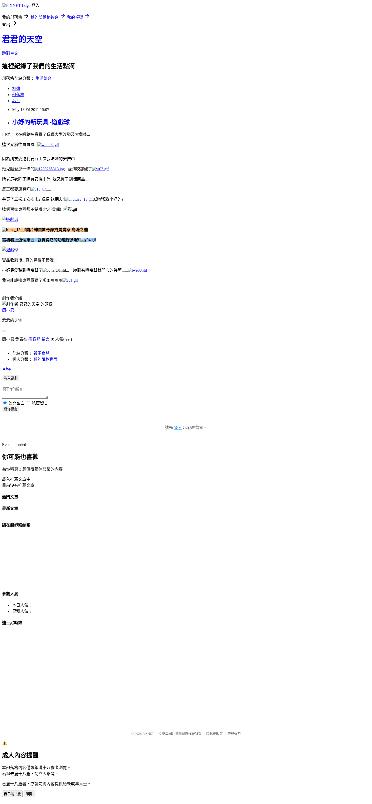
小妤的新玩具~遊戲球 (41, 122)
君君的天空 (22, 39)
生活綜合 (43, 78)
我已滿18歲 (12, 794)
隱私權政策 (214, 734)
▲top (6, 368)
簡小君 (8, 310)
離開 (29, 794)
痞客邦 (34, 339)
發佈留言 (10, 409)
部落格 (18, 94)
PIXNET (148, 734)
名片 (16, 101)
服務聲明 (234, 734)
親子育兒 (41, 353)
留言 (46, 339)
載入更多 (10, 378)
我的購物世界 (45, 359)
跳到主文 (10, 53)
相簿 (16, 88)
